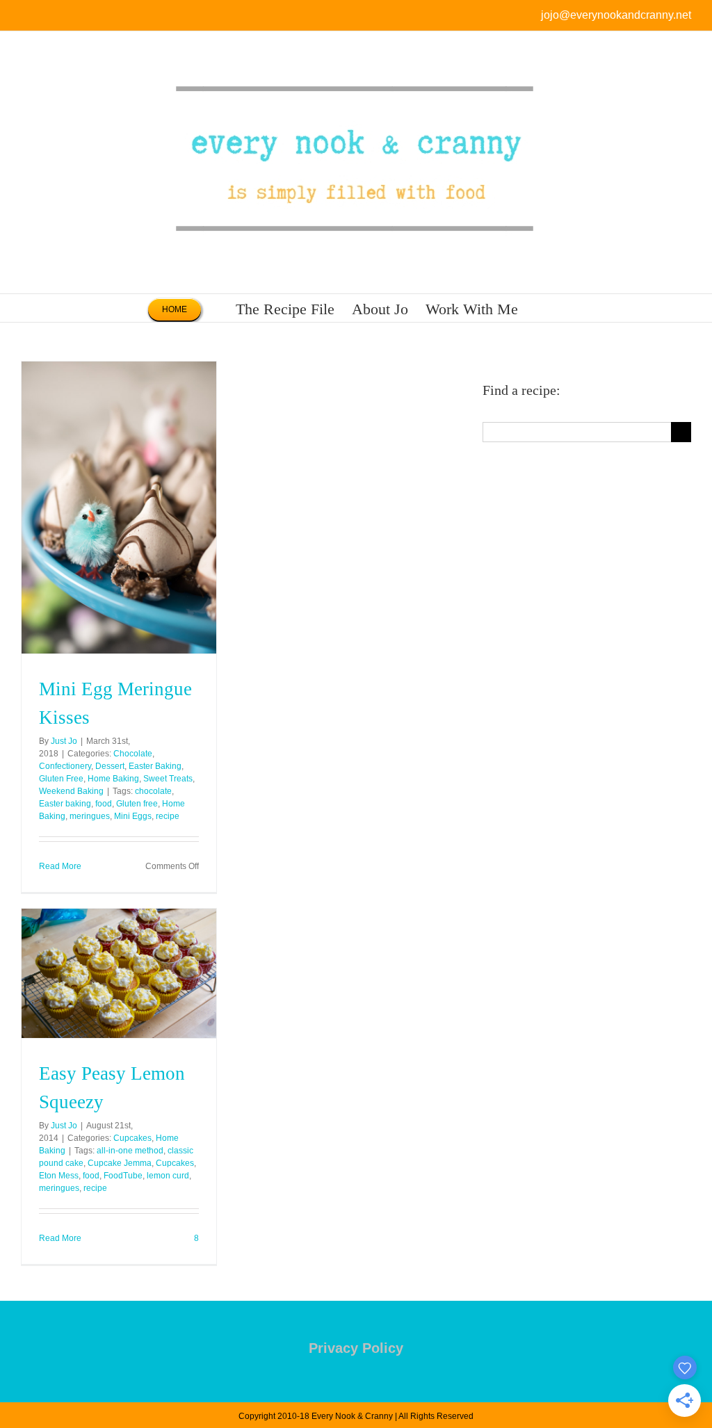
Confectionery (65, 766)
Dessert (109, 766)
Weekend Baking (71, 791)
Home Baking (113, 779)
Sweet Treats (168, 779)
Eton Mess (59, 1175)
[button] (541, 308)
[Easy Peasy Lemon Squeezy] (119, 974)
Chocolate (132, 753)
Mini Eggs (133, 816)
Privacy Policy (356, 1348)
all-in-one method (130, 1150)
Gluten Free (61, 779)
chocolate (153, 791)
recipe (167, 816)
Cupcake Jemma (120, 1163)
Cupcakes (132, 1138)
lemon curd (168, 1175)
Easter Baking (155, 766)
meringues (90, 816)
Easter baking (65, 804)
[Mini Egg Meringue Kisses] (119, 508)
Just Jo (64, 741)
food (103, 804)
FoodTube (123, 1175)
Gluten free (137, 804)
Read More (60, 866)
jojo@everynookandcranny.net (616, 15)
